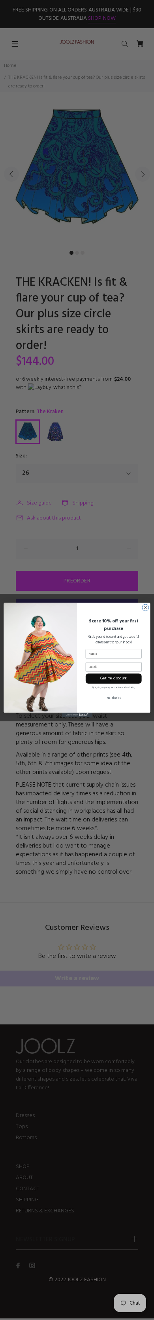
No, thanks (113, 698)
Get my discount (113, 678)
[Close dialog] (145, 607)
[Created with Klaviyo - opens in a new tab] (77, 715)
